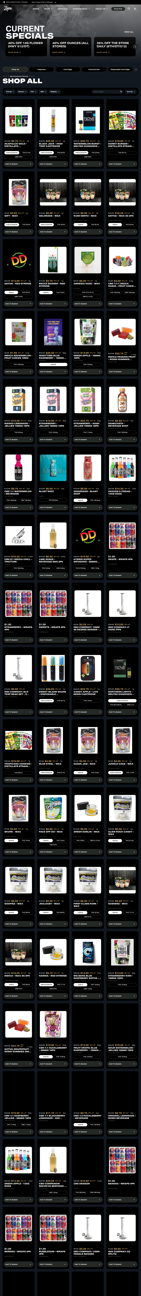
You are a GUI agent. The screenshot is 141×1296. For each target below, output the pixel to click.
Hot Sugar (78, 1053)
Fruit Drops (78, 360)
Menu (33, 76)
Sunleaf (77, 288)
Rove (76, 149)
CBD (42, 91)
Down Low (8, 149)
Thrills (110, 149)
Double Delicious (11, 288)
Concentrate (94, 69)
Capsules (41, 69)
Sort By (130, 91)
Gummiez (43, 1053)
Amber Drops (10, 221)
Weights (53, 91)
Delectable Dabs (46, 221)
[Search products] (129, 9)
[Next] (135, 46)
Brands (9, 91)
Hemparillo (112, 564)
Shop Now (118, 9)
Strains (21, 91)
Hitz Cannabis (45, 288)
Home (36, 9)
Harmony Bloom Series (48, 149)
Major (41, 496)
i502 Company (80, 632)
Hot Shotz (8, 496)
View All (129, 32)
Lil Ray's (111, 1121)
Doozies (42, 360)
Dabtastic (112, 837)
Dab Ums (43, 836)
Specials (63, 9)
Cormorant (43, 1121)
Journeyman (9, 428)
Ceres (110, 288)
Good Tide (112, 362)
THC (32, 91)
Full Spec (77, 697)
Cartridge (67, 69)
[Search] (121, 91)
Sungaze (42, 564)
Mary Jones (113, 496)
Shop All (15, 69)
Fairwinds (43, 1188)
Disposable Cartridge (120, 69)
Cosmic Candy (80, 981)
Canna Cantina (114, 428)
